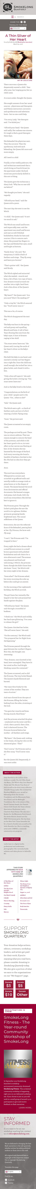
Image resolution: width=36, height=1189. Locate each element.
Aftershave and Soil (26, 898)
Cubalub (6, 898)
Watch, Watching (9, 901)
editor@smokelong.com (19, 1133)
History (6, 912)
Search (20, 17)
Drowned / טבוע (25, 901)
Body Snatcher (24, 906)
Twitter (10, 1183)
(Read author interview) (25, 42)
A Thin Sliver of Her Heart (8, 882)
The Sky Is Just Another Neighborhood (8, 890)
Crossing (6, 903)
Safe (5, 909)
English (16, 28)
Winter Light (24, 881)
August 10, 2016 (25, 892)
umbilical (22, 895)
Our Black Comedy (9, 895)
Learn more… (25, 1108)
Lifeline (6, 886)
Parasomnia (23, 909)
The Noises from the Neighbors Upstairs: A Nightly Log (26, 886)
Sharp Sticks (8, 906)
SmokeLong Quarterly (18, 7)
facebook (11, 1180)
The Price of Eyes (25, 903)
